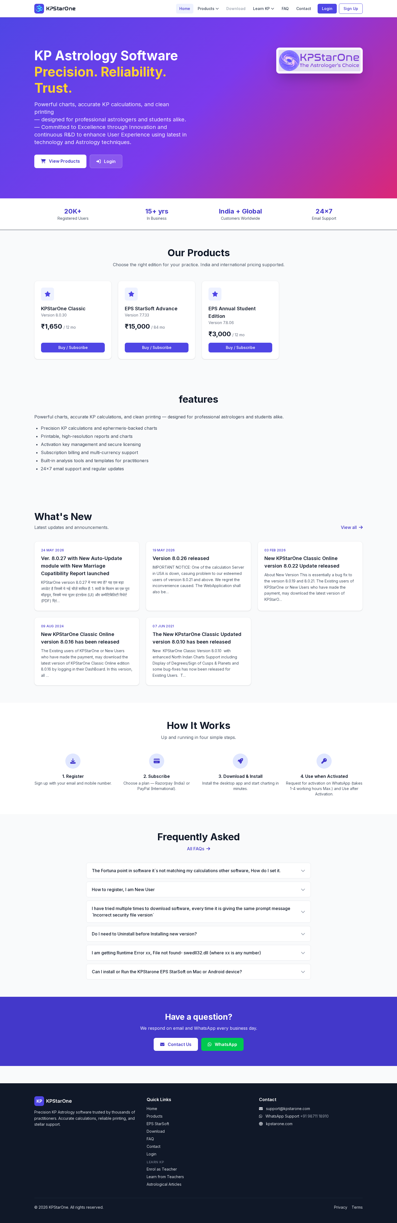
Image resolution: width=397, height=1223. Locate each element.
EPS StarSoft (158, 1123)
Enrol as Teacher (162, 1169)
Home (184, 8)
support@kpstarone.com (288, 1108)
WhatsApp (225, 1044)
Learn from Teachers (165, 1176)
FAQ (285, 8)
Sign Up (351, 8)
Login (327, 8)
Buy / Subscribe (73, 347)
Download (156, 1131)
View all (349, 527)
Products (206, 8)
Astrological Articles (164, 1184)
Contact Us (179, 1044)
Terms (357, 1207)
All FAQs (196, 848)
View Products (64, 161)
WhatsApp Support (282, 1116)
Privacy (340, 1207)
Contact (303, 8)
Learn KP (261, 8)
